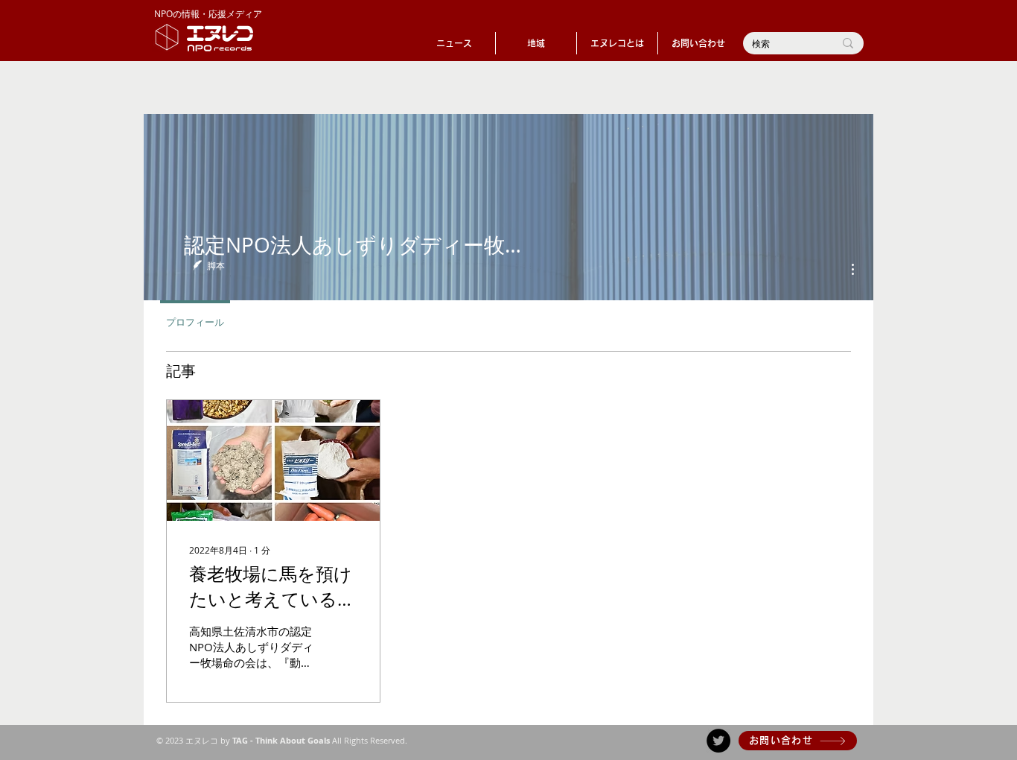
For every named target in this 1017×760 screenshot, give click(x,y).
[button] (536, 43)
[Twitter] (718, 741)
